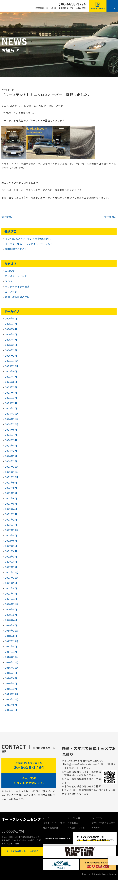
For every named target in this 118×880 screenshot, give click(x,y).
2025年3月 (11, 398)
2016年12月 (12, 657)
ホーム (46, 818)
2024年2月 (11, 456)
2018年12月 (12, 630)
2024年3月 (11, 450)
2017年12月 (12, 641)
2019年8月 (11, 625)
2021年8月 (11, 588)
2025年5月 (11, 387)
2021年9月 (11, 583)
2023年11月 (12, 472)
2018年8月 (11, 636)
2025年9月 (11, 371)
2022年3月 (11, 556)
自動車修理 (72, 822)
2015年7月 (11, 710)
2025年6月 (11, 382)
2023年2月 (11, 519)
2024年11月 (12, 419)
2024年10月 (12, 424)
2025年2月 (11, 403)
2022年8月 (11, 535)
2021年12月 (12, 572)
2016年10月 (12, 667)
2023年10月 (12, 477)
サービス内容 (73, 818)
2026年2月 (11, 350)
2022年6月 (11, 540)
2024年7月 (11, 435)
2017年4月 (11, 651)
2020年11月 (12, 604)
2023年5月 (11, 503)
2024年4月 (11, 445)
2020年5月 (11, 614)
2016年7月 (11, 673)
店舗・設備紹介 (50, 827)
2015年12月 (12, 694)
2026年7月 (11, 324)
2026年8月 (11, 318)
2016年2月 (11, 688)
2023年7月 (11, 493)
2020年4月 (11, 620)
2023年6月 (11, 498)
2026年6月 (11, 329)
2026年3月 (11, 345)
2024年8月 (11, 429)
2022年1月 (11, 567)
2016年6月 (11, 678)
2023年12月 (12, 466)
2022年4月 (11, 551)
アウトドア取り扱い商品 (103, 822)
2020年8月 (11, 609)
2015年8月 (11, 704)
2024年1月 (11, 461)
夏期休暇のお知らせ (16, 249)
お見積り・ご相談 (76, 827)
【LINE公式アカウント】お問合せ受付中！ (28, 238)
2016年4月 (11, 683)
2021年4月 (11, 599)
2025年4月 (11, 392)
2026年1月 (11, 355)
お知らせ (10, 270)
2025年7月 (11, 376)
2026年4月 (11, 339)
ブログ (8, 281)
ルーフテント (12, 291)
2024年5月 (11, 440)
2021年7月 (11, 593)
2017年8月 (11, 646)
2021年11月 (12, 577)
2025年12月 (12, 361)
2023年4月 (11, 509)
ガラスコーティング (16, 276)
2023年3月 (11, 514)
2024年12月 (12, 413)
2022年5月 (11, 546)
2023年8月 (11, 487)
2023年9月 (11, 482)
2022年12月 (12, 530)
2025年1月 (11, 408)
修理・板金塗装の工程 (17, 297)
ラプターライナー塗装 (17, 286)
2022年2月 (11, 562)
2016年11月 (12, 662)
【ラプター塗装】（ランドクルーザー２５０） (30, 244)
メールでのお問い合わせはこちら (29, 780)
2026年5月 (11, 334)
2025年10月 (12, 366)
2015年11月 (12, 699)
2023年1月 (11, 525)
